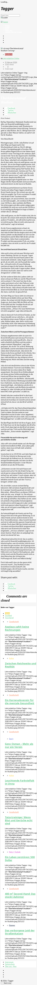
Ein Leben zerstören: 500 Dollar (20, 858)
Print (7, 29)
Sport (11, 739)
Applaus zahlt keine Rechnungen (17, 628)
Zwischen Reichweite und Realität (20, 665)
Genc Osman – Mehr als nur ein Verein (19, 745)
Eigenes (12, 925)
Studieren (8, 54)
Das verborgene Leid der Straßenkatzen (20, 932)
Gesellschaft (14, 622)
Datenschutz (10, 964)
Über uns (8, 30)
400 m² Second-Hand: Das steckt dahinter (20, 895)
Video (7, 25)
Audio (7, 27)
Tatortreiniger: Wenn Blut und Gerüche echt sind (18, 820)
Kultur (11, 658)
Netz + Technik (14, 852)
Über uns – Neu (10, 966)
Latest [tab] (7, 613)
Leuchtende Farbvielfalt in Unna (19, 782)
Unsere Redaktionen (13, 32)
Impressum (9, 962)
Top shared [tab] (9, 618)
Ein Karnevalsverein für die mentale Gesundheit (19, 701)
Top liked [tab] (8, 615)
